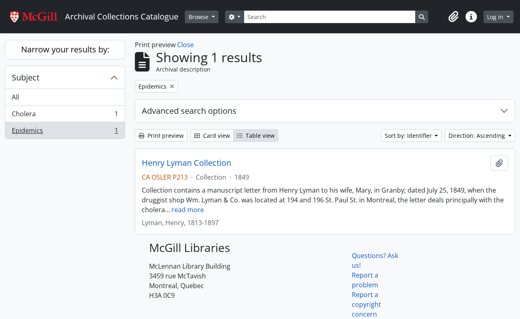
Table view (259, 135)
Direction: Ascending (477, 135)
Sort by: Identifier (409, 135)
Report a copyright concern (366, 304)
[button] (453, 17)
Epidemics (64, 132)
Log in (496, 17)
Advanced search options (189, 110)
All (15, 97)
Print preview (165, 135)
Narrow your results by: (65, 49)
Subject (25, 77)
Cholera (64, 115)
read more (187, 209)
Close (185, 44)
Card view (216, 135)
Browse (199, 17)
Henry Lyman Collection (186, 163)
